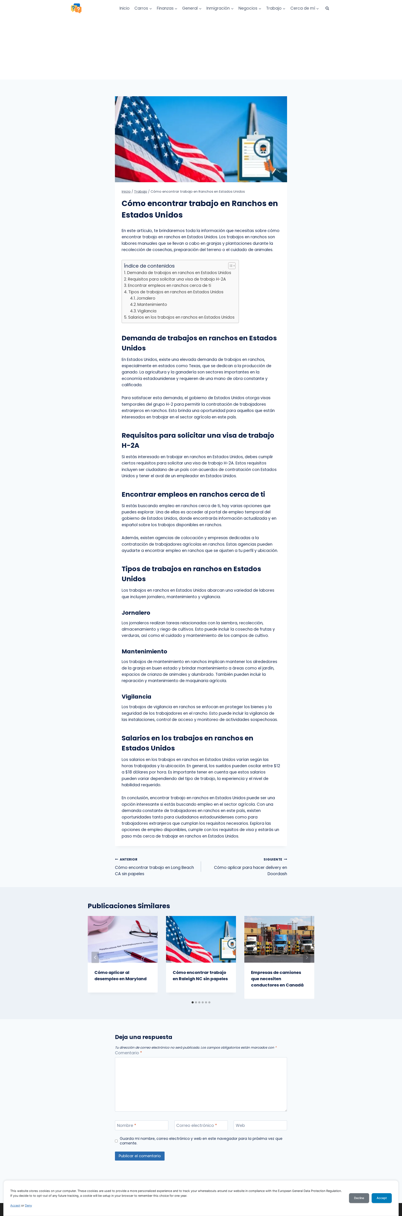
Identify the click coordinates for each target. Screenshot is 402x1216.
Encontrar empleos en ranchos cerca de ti (169, 285)
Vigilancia (146, 311)
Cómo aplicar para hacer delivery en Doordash (250, 867)
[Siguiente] (307, 957)
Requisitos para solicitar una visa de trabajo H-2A (177, 279)
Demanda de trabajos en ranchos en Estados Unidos (179, 273)
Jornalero (146, 298)
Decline (359, 1198)
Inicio (125, 8)
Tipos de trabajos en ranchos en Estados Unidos (175, 292)
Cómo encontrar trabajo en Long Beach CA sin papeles (154, 867)
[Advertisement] (201, 48)
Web (240, 1125)
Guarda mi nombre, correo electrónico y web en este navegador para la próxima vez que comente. (201, 1140)
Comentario (128, 1053)
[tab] (193, 1002)
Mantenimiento (152, 304)
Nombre (126, 1125)
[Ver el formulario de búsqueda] (327, 8)
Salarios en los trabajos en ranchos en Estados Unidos (181, 317)
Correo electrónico (196, 1125)
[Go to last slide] (95, 957)
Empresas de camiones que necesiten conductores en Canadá (277, 979)
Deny (28, 1205)
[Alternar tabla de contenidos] (229, 265)
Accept (15, 1205)
